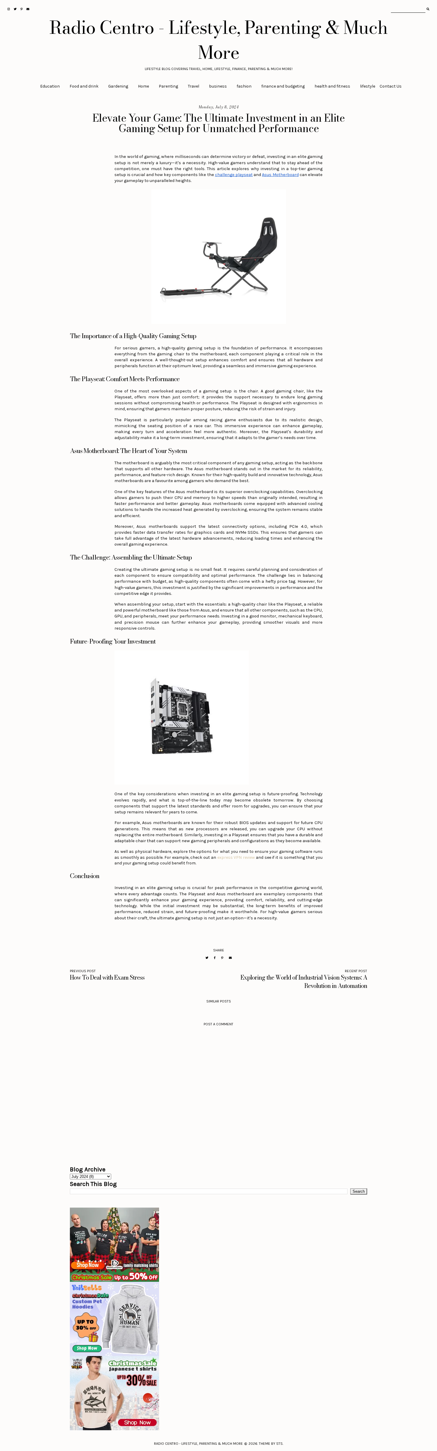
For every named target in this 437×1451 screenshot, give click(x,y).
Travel (193, 86)
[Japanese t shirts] (218, 1393)
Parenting (168, 86)
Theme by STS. (271, 1444)
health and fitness (332, 86)
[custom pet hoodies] (218, 1319)
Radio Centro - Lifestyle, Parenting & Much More (218, 40)
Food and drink (84, 86)
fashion (244, 86)
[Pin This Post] (222, 958)
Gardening (118, 86)
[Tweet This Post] (206, 958)
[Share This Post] (215, 958)
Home (143, 86)
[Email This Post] (230, 958)
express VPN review (236, 857)
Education (50, 86)
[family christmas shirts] (218, 1245)
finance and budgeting (283, 86)
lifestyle (367, 86)
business (218, 86)
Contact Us (391, 86)
